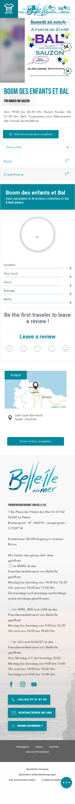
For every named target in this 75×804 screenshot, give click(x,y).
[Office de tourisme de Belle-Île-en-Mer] (33, 477)
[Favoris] (52, 9)
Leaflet (54, 406)
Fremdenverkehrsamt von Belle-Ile (27, 505)
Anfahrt (16, 375)
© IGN (62, 406)
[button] (62, 8)
